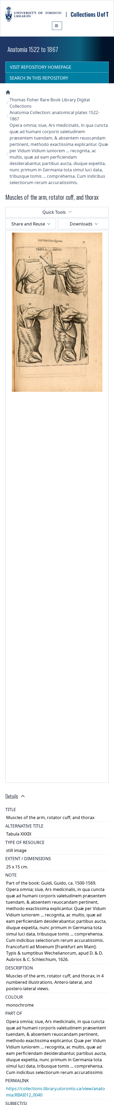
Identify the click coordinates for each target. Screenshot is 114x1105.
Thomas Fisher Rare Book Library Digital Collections (50, 103)
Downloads (81, 224)
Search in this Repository (39, 78)
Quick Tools (54, 212)
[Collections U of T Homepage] (8, 92)
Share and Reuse (28, 224)
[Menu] (57, 25)
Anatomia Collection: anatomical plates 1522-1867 (54, 116)
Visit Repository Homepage (40, 67)
